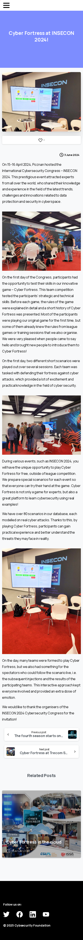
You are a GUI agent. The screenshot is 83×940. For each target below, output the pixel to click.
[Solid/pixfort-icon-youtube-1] (46, 914)
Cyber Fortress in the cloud (34, 842)
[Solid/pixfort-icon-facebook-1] (19, 914)
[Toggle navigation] (6, 5)
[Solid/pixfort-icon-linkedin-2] (32, 914)
